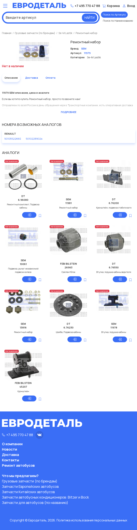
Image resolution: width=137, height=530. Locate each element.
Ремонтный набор (86, 33)
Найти (90, 17)
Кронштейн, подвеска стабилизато (113, 207)
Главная (6, 33)
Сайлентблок (68, 272)
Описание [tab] (11, 77)
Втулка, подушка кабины (113, 332)
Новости (9, 449)
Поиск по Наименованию (118, 20)
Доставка (10, 454)
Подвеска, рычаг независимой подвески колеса (23, 270)
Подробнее (68, 112)
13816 (23, 327)
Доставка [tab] (31, 77)
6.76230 (68, 327)
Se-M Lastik (65, 33)
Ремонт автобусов (18, 465)
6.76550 (114, 267)
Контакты (10, 460)
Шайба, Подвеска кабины (68, 332)
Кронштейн (23, 391)
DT (23, 196)
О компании (12, 443)
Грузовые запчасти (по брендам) (35, 33)
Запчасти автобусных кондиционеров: (45, 497)
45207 (23, 386)
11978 (113, 327)
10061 (23, 264)
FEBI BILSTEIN (68, 263)
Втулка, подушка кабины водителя (113, 272)
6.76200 (114, 203)
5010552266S (12, 138)
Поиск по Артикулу (114, 14)
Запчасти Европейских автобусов (30, 486)
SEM (68, 199)
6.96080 (23, 200)
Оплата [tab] (50, 77)
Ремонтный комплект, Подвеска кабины (23, 206)
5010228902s (34, 138)
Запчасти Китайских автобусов (28, 491)
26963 (68, 267)
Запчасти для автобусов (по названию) (35, 502)
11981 (68, 203)
